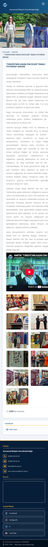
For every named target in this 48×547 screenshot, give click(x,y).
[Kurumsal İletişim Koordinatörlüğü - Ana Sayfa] (5, 5)
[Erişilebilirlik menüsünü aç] (45, 273)
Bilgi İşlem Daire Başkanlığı (24, 545)
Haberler (15, 52)
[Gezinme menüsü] (43, 4)
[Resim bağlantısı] (17, 302)
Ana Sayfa (6, 52)
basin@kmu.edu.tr (15, 466)
